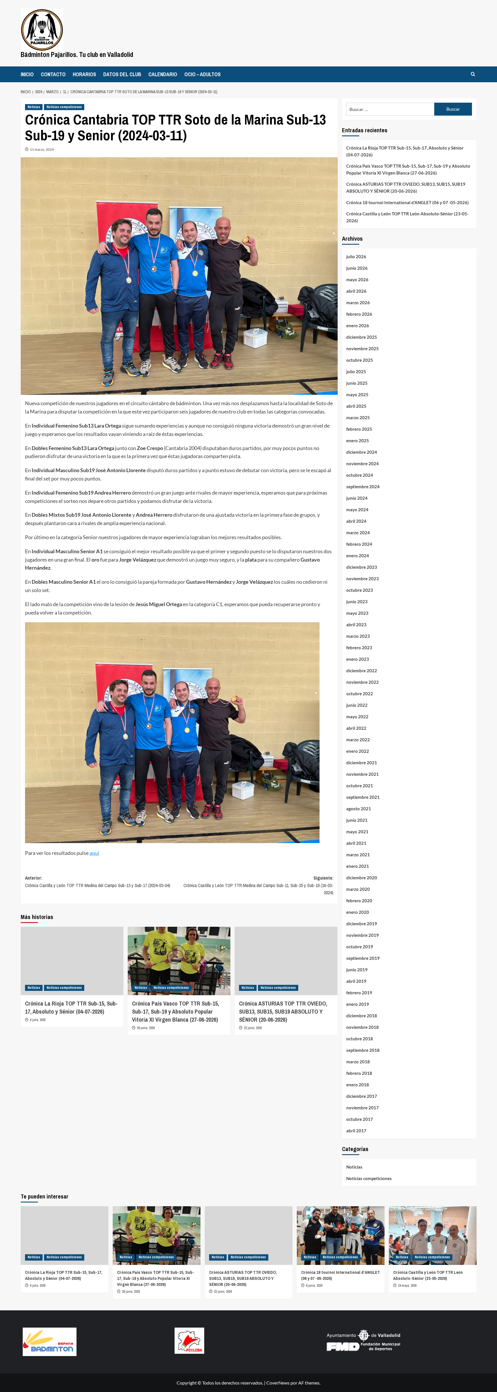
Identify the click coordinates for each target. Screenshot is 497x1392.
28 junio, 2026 (146, 1028)
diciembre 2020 (361, 877)
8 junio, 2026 (314, 1285)
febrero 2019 (359, 992)
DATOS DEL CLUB (122, 74)
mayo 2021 (357, 831)
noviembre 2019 (362, 935)
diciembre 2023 (361, 567)
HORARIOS (84, 74)
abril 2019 (356, 981)
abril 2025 (356, 406)
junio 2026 (357, 268)
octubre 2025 (359, 360)
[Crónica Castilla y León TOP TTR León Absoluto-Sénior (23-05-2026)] (433, 1235)
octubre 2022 (359, 693)
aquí (94, 853)
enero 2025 (357, 440)
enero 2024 (357, 555)
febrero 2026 (359, 314)
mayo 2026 (357, 279)
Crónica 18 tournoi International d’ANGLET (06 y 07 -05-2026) (407, 202)
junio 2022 (357, 705)
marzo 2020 (358, 889)
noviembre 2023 (362, 578)
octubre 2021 (359, 785)
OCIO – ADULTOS (202, 74)
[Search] (473, 74)
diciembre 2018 (361, 1015)
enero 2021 (357, 866)
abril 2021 (356, 843)
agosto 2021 (358, 808)
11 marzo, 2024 (42, 149)
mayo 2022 (357, 716)
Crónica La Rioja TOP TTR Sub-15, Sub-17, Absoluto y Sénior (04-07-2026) (71, 1007)
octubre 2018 (359, 1038)
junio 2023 (357, 601)
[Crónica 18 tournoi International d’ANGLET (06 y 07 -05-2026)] (341, 1235)
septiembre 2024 (363, 486)
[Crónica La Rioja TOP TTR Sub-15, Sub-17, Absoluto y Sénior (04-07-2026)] (72, 961)
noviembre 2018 (362, 1027)
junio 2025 (357, 383)
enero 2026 (357, 325)
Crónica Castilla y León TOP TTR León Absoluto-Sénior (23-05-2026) (407, 217)
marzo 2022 (358, 739)
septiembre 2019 (363, 958)
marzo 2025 (358, 417)
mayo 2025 (357, 394)
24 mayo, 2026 (407, 1285)
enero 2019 (357, 1004)
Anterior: (97, 882)
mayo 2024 (357, 509)
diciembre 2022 (361, 670)
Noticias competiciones (64, 107)
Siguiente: (258, 885)
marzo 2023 (358, 636)
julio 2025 (356, 371)
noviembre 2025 (362, 348)
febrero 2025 (359, 429)
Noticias (34, 107)
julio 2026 (356, 256)
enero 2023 (357, 659)
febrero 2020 (359, 900)
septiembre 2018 (363, 1050)
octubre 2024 (359, 475)
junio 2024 (357, 498)
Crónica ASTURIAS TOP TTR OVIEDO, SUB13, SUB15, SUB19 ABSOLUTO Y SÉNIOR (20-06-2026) (283, 1011)
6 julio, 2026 (37, 1020)
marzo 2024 (358, 532)
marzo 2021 (358, 854)
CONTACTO (53, 74)
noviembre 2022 (362, 682)
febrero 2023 (359, 647)
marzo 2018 (358, 1061)
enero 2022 (357, 751)
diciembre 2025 (361, 337)
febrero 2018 (359, 1073)
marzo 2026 (358, 302)
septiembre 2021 (363, 797)
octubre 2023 (359, 590)
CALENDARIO (162, 74)
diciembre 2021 (361, 762)
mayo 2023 (357, 613)
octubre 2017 (359, 1119)
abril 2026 (356, 291)
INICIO (27, 74)
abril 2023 (356, 624)
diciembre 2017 (361, 1096)
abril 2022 (356, 728)
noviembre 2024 (362, 463)
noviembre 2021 (362, 774)
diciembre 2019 (361, 923)
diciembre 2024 (361, 452)
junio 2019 (357, 969)
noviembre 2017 (362, 1107)
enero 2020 (357, 912)
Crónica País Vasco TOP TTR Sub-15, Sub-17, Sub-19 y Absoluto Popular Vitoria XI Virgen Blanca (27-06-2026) (175, 1011)
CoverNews (278, 1382)
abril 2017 (356, 1130)
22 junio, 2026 (253, 1028)
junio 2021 (357, 820)
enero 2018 (357, 1084)
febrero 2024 (359, 544)
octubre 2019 (359, 946)
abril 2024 (356, 521)
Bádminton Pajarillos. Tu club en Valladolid (77, 54)
